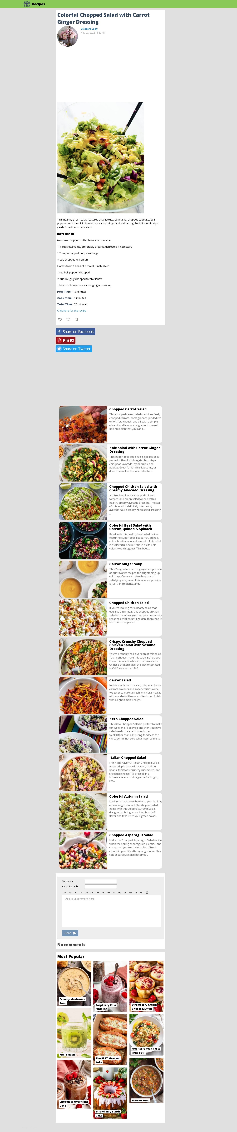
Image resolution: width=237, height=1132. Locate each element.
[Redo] (70, 892)
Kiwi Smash (67, 1054)
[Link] (130, 892)
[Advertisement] (191, 58)
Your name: (68, 881)
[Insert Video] (119, 892)
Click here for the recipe (71, 310)
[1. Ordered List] (97, 892)
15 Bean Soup (140, 1100)
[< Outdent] (103, 892)
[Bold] (76, 892)
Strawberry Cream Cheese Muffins (144, 1007)
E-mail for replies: (71, 886)
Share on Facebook (78, 331)
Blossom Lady (89, 28)
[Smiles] (147, 892)
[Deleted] (86, 892)
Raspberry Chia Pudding (106, 1007)
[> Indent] (108, 892)
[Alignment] (141, 892)
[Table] (125, 892)
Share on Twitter (76, 348)
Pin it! (68, 340)
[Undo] (65, 892)
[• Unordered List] (92, 892)
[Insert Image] (114, 892)
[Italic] (81, 892)
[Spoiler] (136, 892)
